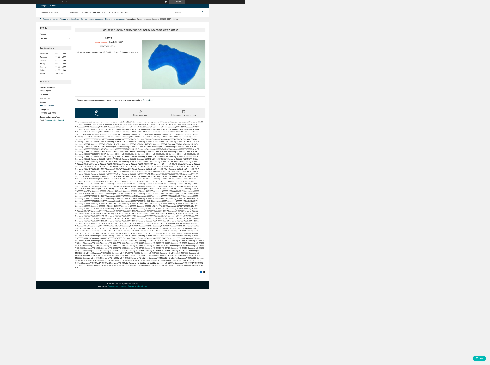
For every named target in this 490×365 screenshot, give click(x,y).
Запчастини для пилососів (92, 19)
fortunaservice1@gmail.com (56, 120)
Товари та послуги (50, 19)
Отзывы (43, 39)
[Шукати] (202, 12)
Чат (481, 358)
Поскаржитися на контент (117, 286)
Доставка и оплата (116, 12)
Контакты (98, 12)
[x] (204, 272)
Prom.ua (135, 284)
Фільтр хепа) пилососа (114, 19)
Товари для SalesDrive (69, 19)
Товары (85, 12)
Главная (74, 12)
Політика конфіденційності (137, 286)
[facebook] (201, 272)
